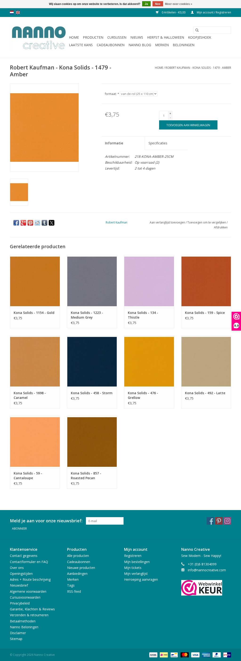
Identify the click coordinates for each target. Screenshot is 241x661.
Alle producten (78, 555)
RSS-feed (74, 591)
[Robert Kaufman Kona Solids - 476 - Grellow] (149, 361)
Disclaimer (18, 633)
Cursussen (116, 37)
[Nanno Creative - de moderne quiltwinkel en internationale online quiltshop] (39, 37)
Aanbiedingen (77, 573)
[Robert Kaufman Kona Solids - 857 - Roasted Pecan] (92, 442)
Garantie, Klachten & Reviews (32, 609)
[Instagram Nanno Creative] (227, 521)
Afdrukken (221, 227)
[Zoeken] (197, 30)
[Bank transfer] (153, 655)
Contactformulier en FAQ (29, 562)
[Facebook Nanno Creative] (210, 521)
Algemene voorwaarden (28, 591)
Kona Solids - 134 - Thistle (143, 315)
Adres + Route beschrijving (30, 579)
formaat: (112, 94)
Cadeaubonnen (111, 45)
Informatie (114, 143)
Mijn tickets (132, 567)
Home (74, 37)
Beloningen (183, 45)
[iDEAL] (163, 655)
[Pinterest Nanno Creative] (219, 521)
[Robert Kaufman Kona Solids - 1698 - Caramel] (35, 361)
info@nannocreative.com (207, 570)
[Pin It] (30, 223)
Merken (162, 45)
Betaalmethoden (23, 621)
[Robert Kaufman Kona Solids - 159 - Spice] (206, 281)
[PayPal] (216, 655)
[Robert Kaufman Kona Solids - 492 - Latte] (206, 361)
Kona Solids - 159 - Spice (205, 312)
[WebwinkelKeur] (206, 588)
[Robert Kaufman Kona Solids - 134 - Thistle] (149, 281)
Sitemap (16, 639)
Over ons (17, 567)
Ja (146, 4)
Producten (93, 37)
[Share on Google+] (23, 223)
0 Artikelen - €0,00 (173, 12)
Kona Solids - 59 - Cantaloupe (28, 475)
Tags (71, 585)
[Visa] (194, 655)
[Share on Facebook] (16, 223)
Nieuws (136, 37)
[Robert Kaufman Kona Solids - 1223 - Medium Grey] (92, 281)
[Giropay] (226, 655)
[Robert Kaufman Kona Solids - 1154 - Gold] (35, 281)
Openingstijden (21, 573)
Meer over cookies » (178, 4)
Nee (158, 4)
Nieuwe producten (81, 567)
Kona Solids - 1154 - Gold (34, 312)
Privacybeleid (20, 603)
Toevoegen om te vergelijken (207, 222)
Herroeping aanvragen (141, 579)
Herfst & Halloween (165, 37)
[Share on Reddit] (37, 223)
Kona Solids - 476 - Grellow (143, 395)
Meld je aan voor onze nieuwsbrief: (46, 520)
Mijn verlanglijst (136, 573)
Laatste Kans (81, 45)
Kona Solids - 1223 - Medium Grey (87, 315)
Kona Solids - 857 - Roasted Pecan (86, 475)
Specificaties (158, 143)
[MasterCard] (184, 655)
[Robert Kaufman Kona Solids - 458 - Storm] (92, 361)
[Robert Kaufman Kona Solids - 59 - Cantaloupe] (35, 442)
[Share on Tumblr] (44, 223)
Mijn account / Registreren (213, 12)
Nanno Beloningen (24, 627)
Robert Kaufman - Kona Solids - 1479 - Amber (198, 68)
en (18, 12)
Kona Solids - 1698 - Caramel (30, 395)
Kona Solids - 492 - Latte (205, 393)
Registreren (132, 555)
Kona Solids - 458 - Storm (91, 393)
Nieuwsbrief (19, 585)
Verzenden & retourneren (29, 615)
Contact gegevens (23, 555)
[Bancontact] (174, 655)
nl (12, 12)
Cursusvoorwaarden (25, 597)
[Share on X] (51, 223)
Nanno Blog (140, 45)
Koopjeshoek (199, 37)
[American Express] (205, 655)
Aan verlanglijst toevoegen (168, 222)
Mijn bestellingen (137, 562)
